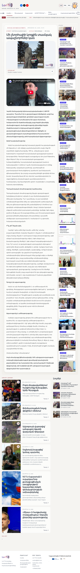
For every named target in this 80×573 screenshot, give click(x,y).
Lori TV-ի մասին (36, 557)
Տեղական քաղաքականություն (16, 27)
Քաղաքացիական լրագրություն (24, 563)
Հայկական (23, 567)
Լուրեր (22, 557)
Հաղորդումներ (24, 560)
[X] (24, 5)
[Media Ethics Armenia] (75, 5)
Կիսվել (48, 31)
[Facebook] (21, 5)
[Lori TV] (7, 4)
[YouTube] (27, 5)
